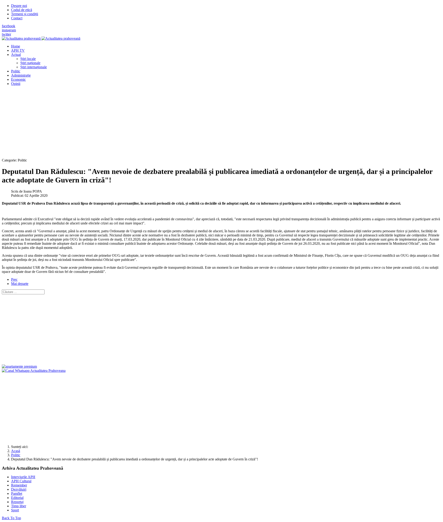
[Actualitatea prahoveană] (41, 38)
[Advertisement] (140, 121)
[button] (16, 55)
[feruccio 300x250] (19, 366)
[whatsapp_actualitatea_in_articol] (34, 371)
